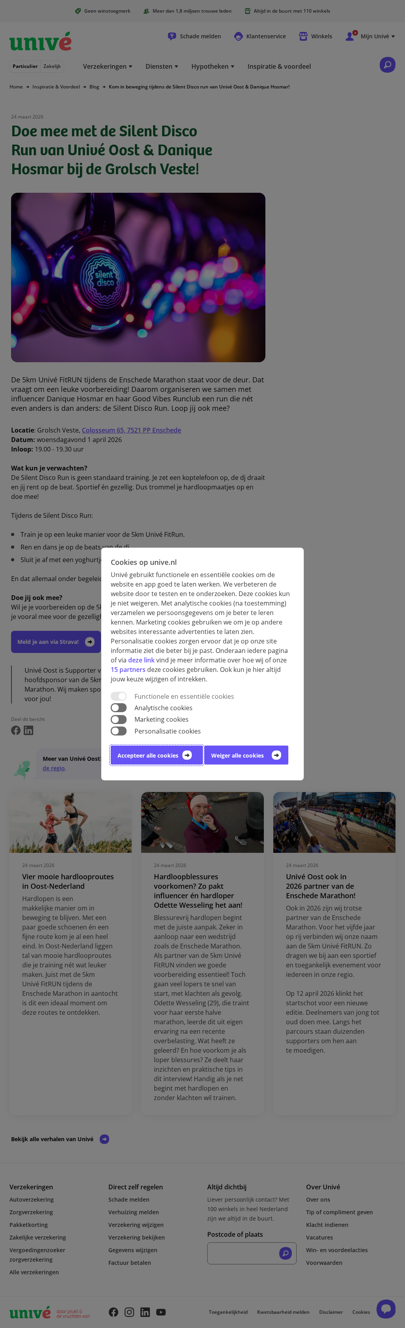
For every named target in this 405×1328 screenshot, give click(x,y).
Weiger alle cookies (237, 755)
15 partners (128, 669)
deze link (141, 660)
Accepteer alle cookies (147, 755)
